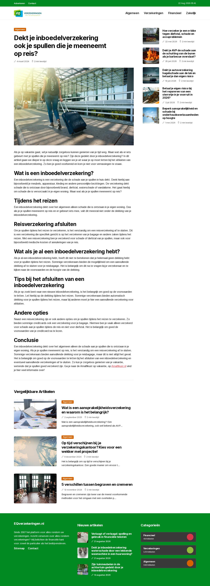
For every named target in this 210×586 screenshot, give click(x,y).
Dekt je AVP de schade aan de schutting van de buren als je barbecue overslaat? (179, 53)
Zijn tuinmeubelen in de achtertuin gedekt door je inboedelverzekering (107, 567)
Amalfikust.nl (118, 366)
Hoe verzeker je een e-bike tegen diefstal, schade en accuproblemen (179, 34)
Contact (32, 3)
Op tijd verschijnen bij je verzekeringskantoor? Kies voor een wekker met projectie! (91, 447)
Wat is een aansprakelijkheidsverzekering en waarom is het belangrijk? (96, 410)
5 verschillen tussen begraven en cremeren (97, 484)
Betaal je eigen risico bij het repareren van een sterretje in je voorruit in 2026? (177, 93)
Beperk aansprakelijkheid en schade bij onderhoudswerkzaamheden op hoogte (180, 113)
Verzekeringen (153, 13)
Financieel (174, 13)
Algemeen (132, 13)
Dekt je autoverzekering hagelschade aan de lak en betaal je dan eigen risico (179, 73)
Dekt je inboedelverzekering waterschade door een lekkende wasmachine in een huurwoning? (111, 550)
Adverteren (19, 3)
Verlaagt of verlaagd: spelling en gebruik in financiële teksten (111, 535)
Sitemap (19, 548)
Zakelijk (191, 13)
